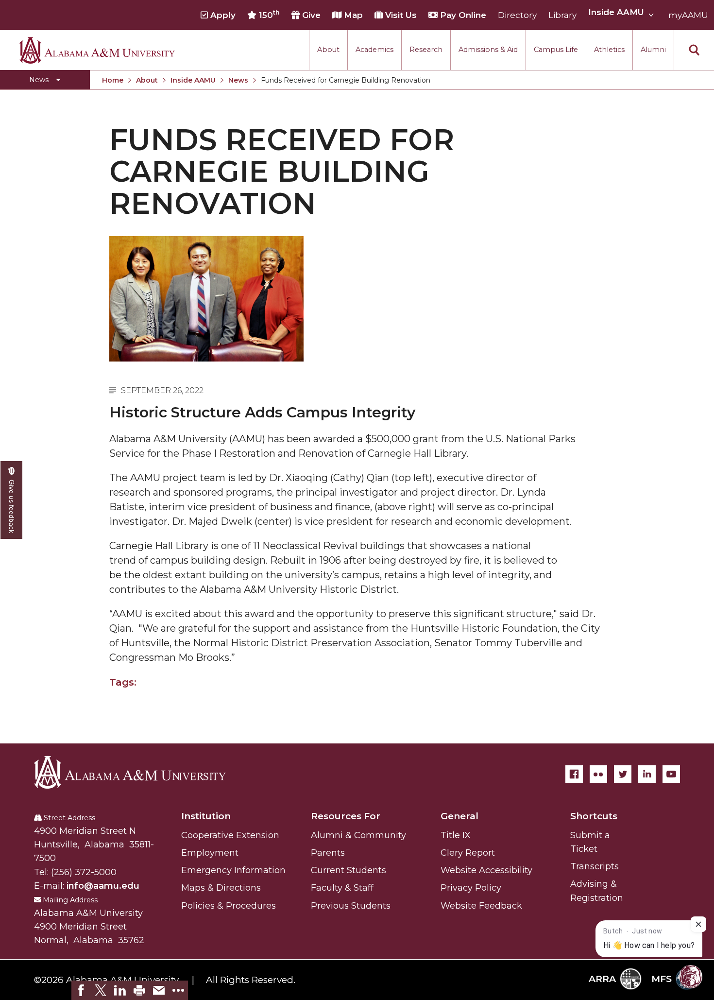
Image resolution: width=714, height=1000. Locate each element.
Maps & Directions (221, 887)
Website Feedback (481, 905)
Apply (222, 15)
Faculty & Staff (342, 887)
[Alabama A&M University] (138, 772)
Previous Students (351, 905)
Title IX (456, 835)
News (238, 80)
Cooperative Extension (230, 835)
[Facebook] (574, 774)
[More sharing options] (178, 990)
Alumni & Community (358, 835)
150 (268, 14)
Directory (517, 15)
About (328, 49)
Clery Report (468, 852)
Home (112, 80)
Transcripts (594, 866)
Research (425, 49)
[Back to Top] (666, 878)
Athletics (609, 49)
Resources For (345, 816)
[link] (81, 990)
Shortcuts (593, 816)
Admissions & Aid (488, 49)
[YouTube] (671, 774)
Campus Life (556, 49)
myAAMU (688, 15)
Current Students (348, 870)
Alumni (653, 49)
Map (352, 15)
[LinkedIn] (647, 774)
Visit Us (400, 15)
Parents (328, 852)
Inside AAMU (193, 80)
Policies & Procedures (228, 905)
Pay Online (462, 15)
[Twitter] (622, 774)
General (459, 816)
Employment (209, 852)
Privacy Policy (471, 887)
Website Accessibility (486, 870)
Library (562, 15)
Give (310, 15)
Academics (374, 49)
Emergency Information (233, 870)
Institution (206, 816)
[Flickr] (598, 774)
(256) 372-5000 (84, 872)
